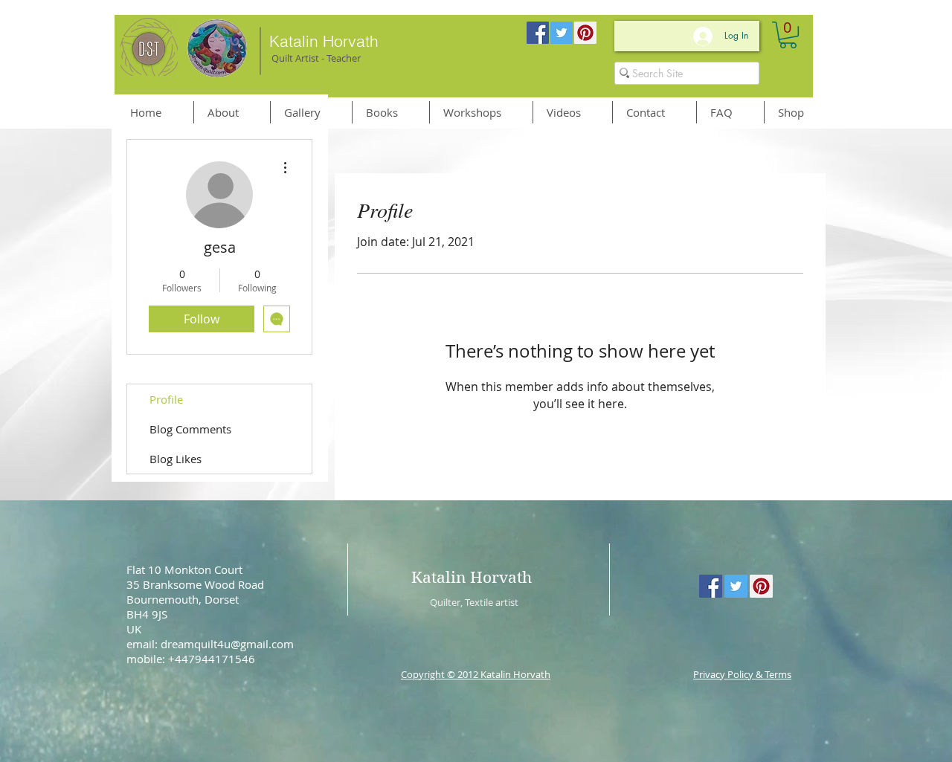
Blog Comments (190, 429)
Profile (166, 399)
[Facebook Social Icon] (538, 33)
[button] (788, 35)
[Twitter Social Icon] (561, 33)
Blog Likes (175, 458)
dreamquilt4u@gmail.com (227, 643)
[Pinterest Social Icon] (585, 33)
